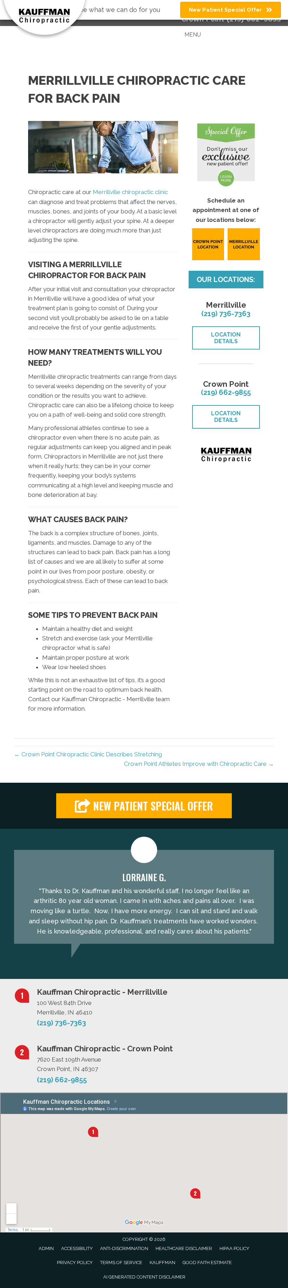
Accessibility (77, 1248)
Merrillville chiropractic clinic (130, 192)
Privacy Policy (75, 1262)
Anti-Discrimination (124, 1248)
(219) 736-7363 (225, 313)
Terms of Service (121, 1262)
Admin (46, 1248)
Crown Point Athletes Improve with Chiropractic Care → (199, 763)
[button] (144, 805)
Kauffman (162, 1262)
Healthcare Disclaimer (184, 1248)
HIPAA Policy (234, 1248)
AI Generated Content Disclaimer (144, 1277)
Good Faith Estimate (207, 1262)
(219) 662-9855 (226, 392)
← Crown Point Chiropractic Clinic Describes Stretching (88, 754)
